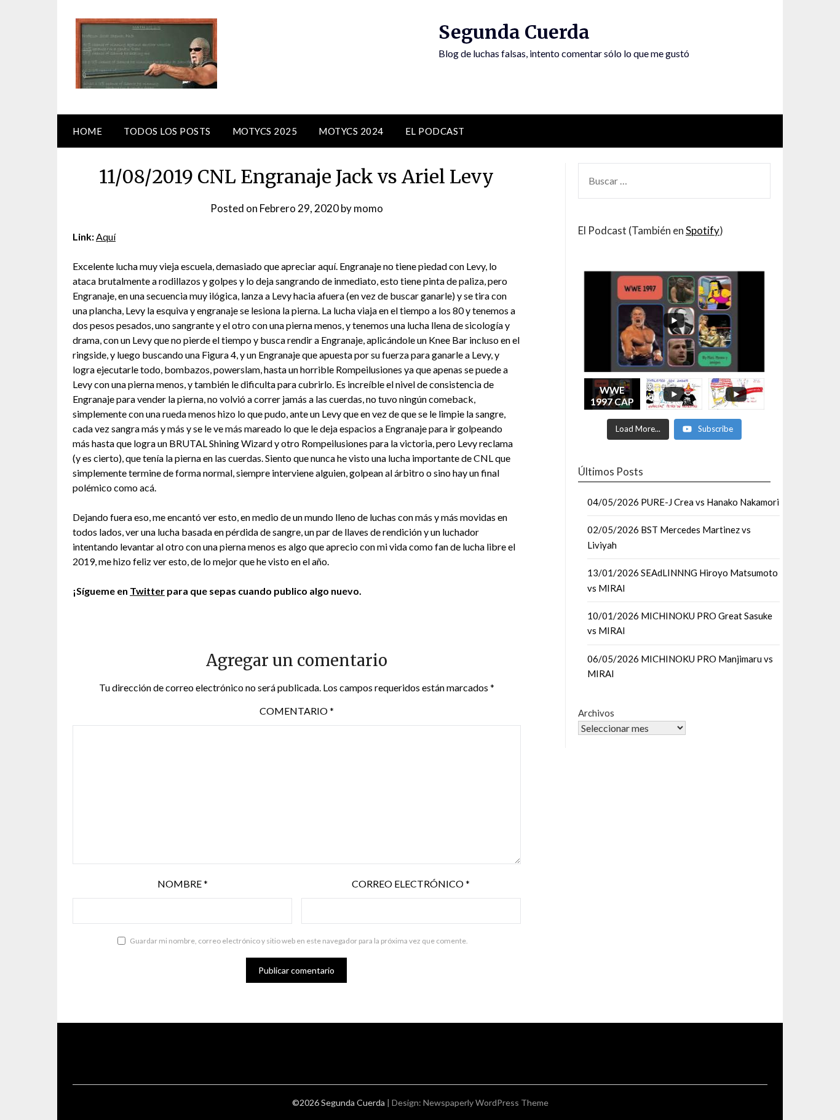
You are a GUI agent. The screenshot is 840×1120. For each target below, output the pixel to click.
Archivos (596, 712)
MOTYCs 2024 (351, 131)
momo (368, 208)
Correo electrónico (411, 883)
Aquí (106, 236)
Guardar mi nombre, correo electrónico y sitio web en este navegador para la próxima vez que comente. (299, 940)
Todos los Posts (167, 131)
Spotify (702, 230)
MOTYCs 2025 (265, 131)
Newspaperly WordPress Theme (486, 1102)
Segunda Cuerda (514, 32)
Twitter (147, 591)
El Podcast (435, 131)
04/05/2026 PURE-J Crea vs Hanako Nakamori (683, 501)
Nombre (182, 883)
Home (87, 131)
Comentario (297, 711)
